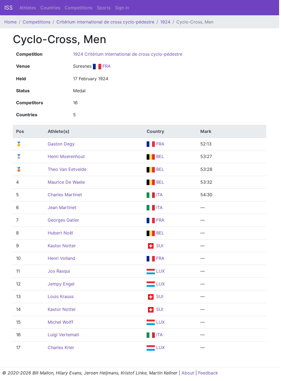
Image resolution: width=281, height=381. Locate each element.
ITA (159, 194)
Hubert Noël (60, 233)
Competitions (78, 7)
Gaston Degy (61, 144)
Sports (104, 7)
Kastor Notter (62, 245)
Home (10, 22)
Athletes (27, 7)
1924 (165, 22)
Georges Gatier (63, 220)
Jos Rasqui (59, 271)
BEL (159, 156)
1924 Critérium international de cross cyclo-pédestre (127, 54)
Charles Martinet (65, 194)
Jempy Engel (61, 284)
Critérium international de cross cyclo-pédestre (105, 22)
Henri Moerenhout (66, 156)
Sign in (122, 7)
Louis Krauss (61, 296)
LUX (160, 271)
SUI (159, 245)
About (188, 373)
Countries (50, 7)
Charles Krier (61, 347)
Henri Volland (61, 258)
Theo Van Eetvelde (67, 169)
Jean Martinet (62, 207)
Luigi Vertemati (63, 334)
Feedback (208, 373)
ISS (8, 7)
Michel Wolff (60, 322)
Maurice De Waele (66, 182)
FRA (106, 66)
